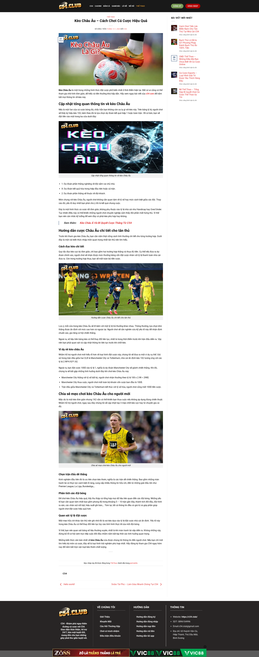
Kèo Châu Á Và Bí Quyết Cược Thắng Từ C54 (106, 222)
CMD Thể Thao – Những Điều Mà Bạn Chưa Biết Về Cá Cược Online (189, 60)
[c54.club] (72, 6)
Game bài (116, 6)
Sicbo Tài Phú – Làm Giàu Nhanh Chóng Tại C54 (135, 584)
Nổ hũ (131, 6)
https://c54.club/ (189, 617)
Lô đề (124, 6)
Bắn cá (106, 6)
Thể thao (140, 6)
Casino (98, 6)
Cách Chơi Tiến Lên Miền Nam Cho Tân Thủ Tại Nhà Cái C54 (189, 29)
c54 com (150, 93)
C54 (91, 6)
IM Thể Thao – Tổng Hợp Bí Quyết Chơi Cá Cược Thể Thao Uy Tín (189, 93)
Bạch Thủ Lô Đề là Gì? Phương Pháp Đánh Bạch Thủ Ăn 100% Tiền (188, 44)
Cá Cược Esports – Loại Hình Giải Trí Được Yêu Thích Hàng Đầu (189, 77)
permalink (133, 563)
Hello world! (69, 584)
